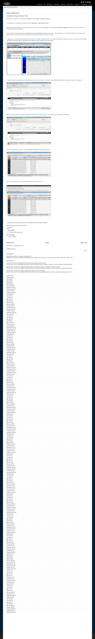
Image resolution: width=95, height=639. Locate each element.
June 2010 (9, 587)
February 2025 (10, 304)
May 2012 (9, 555)
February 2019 (10, 424)
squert (21, 232)
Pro (44, 4)
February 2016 (10, 484)
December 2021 (10, 367)
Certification (69, 4)
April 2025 (9, 300)
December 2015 (10, 487)
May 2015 (9, 499)
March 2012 (9, 558)
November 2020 (10, 389)
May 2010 (9, 588)
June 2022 (9, 357)
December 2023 (10, 327)
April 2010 (9, 590)
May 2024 (9, 319)
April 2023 (9, 340)
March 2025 (9, 302)
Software (49, 4)
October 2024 (10, 310)
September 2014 (10, 512)
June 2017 (9, 457)
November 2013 (10, 529)
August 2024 (9, 314)
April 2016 (9, 480)
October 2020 (10, 390)
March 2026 (9, 284)
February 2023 (10, 344)
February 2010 (10, 592)
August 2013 (9, 534)
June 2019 (9, 417)
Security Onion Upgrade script (63, 27)
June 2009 (9, 600)
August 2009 (9, 597)
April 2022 (9, 360)
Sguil (38, 18)
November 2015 (10, 489)
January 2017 (10, 465)
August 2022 (9, 354)
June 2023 (9, 337)
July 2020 (9, 395)
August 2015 (9, 494)
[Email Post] (47, 228)
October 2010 (10, 582)
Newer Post (10, 243)
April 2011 (9, 575)
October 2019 (10, 410)
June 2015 (9, 497)
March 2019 (9, 422)
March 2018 (9, 442)
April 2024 (9, 320)
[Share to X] (11, 230)
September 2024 (10, 312)
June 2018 (9, 437)
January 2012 (10, 562)
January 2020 (10, 405)
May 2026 (9, 280)
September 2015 (10, 492)
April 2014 (9, 520)
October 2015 (10, 490)
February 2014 (10, 524)
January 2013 (10, 545)
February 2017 (10, 464)
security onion (13, 232)
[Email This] (8, 230)
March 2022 (9, 362)
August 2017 (9, 454)
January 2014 (10, 525)
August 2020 (9, 394)
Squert (42, 18)
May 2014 (9, 519)
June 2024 (9, 317)
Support (77, 4)
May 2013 (9, 539)
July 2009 (9, 598)
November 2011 (10, 565)
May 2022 (9, 359)
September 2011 (10, 569)
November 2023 (10, 329)
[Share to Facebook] (12, 230)
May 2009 (9, 602)
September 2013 (10, 532)
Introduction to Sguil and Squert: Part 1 (40, 23)
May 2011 (9, 574)
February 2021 (10, 384)
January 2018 (10, 445)
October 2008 (10, 610)
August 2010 (9, 583)
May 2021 (9, 379)
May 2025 (9, 299)
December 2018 (10, 427)
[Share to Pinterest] (13, 230)
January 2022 (10, 365)
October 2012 (10, 550)
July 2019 (9, 415)
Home (47, 243)
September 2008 (10, 612)
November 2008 (10, 608)
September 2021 (10, 372)
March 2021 (9, 382)
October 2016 (10, 470)
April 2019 (9, 420)
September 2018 (10, 432)
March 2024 (9, 322)
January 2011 (10, 578)
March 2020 (9, 402)
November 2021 (10, 369)
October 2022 (10, 350)
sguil (18, 232)
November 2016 (10, 469)
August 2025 (9, 294)
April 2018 (9, 440)
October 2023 (10, 330)
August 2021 (9, 374)
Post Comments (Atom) (18, 245)
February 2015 (10, 504)
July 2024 (9, 315)
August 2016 (9, 474)
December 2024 (10, 307)
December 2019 (10, 407)
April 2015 (9, 500)
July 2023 (9, 335)
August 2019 (9, 414)
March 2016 (9, 482)
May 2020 (9, 399)
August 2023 (9, 334)
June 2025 (9, 297)
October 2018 (10, 430)
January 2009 (10, 607)
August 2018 (9, 434)
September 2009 (10, 595)
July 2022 (9, 355)
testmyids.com (40, 33)
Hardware (56, 4)
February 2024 (10, 324)
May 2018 (9, 439)
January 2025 (10, 305)
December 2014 (10, 507)
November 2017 (10, 449)
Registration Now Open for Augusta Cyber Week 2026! (19, 256)
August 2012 (9, 553)
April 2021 (9, 380)
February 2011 (10, 577)
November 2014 (10, 509)
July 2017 (9, 455)
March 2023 (9, 342)
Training (62, 4)
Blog (90, 4)
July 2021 (9, 375)
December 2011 (10, 564)
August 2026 (9, 277)
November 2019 (10, 409)
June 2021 (9, 377)
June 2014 (9, 517)
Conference (84, 4)
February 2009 (10, 605)
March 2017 (9, 462)
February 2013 (10, 544)
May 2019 (9, 419)
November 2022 (10, 349)
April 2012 (9, 557)
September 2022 (10, 352)
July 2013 (9, 535)
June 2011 (9, 572)
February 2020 (10, 404)
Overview (39, 4)
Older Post (83, 243)
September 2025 (10, 292)
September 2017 (10, 452)
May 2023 (9, 339)
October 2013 (10, 530)
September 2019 (10, 412)
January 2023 (10, 345)
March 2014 (9, 522)
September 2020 (10, 392)
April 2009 (9, 603)
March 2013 (9, 542)
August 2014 (9, 514)
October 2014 (10, 510)
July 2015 (9, 495)
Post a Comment (12, 236)
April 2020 (9, 400)
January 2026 (10, 285)
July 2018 (9, 435)
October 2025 (10, 290)
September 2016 (10, 472)
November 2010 (10, 580)
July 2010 (9, 585)
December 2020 (10, 387)
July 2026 (9, 279)
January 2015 (10, 505)
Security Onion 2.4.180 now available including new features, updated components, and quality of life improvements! (33, 266)
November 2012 (10, 549)
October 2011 (10, 567)
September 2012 (10, 552)
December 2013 (10, 527)
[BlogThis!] (9, 230)
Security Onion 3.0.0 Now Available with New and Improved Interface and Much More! (26, 263)
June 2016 (9, 477)
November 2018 (10, 429)
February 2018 (10, 444)
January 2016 (10, 485)
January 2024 (10, 325)
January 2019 (10, 425)
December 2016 (10, 467)
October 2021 (10, 370)
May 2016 (9, 479)
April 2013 (9, 540)
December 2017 (10, 447)
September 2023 (10, 332)
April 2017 (9, 460)
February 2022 (10, 364)
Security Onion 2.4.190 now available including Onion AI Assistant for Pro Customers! (26, 270)
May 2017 (9, 459)
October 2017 (10, 450)
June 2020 (9, 397)
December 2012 (10, 547)
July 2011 (9, 570)
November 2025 (10, 289)
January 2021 (10, 385)
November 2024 (10, 309)
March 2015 (9, 502)
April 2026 (9, 282)
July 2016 (9, 475)
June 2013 (9, 537)
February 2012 (10, 560)
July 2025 (9, 295)
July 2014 (9, 515)
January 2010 (10, 593)
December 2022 (10, 347)
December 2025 (10, 287)
